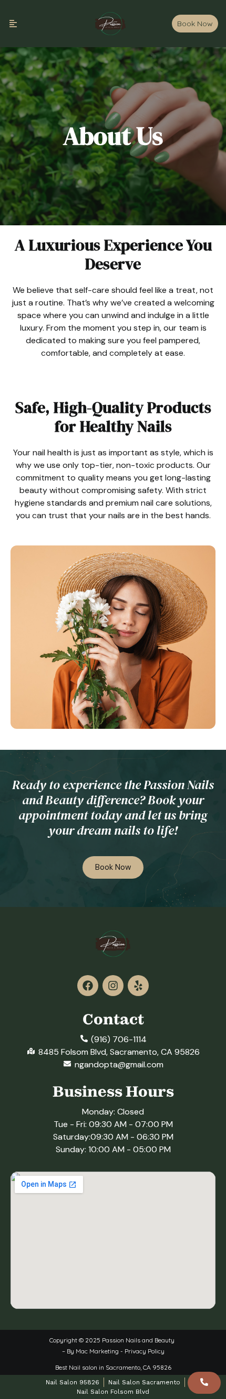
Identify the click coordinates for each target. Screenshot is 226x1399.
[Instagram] (113, 985)
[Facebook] (87, 985)
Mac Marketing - (100, 1351)
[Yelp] (138, 985)
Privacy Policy (145, 1351)
